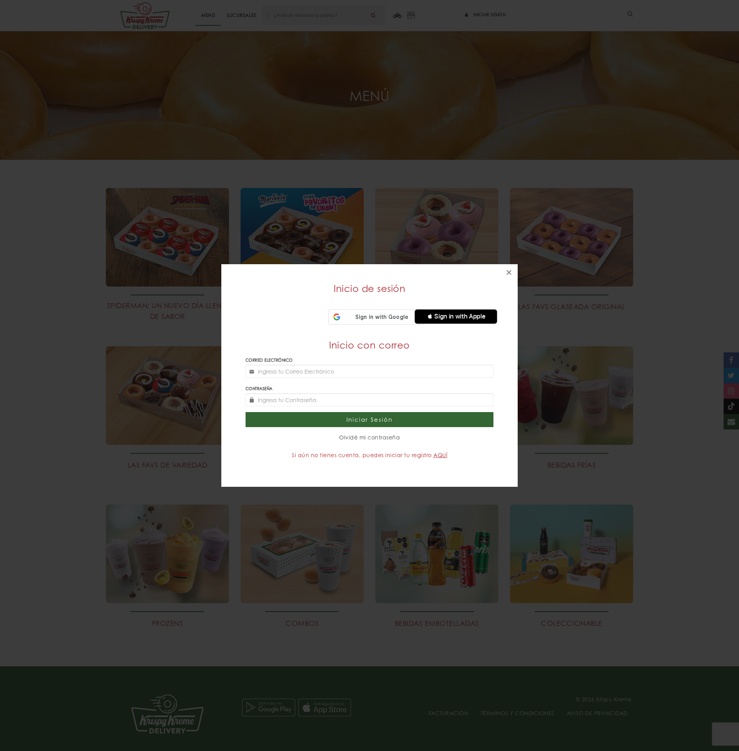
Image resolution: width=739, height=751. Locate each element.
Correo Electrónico (269, 360)
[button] (456, 316)
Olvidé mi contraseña (369, 437)
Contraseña (259, 388)
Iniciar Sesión (369, 419)
